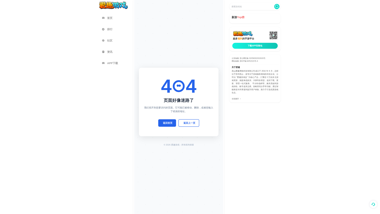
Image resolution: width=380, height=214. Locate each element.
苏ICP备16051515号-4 (249, 61)
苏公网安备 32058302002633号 (252, 58)
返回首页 (167, 123)
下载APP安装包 (255, 45)
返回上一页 (189, 123)
